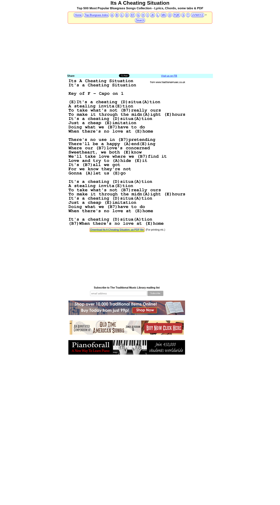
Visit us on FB (169, 75)
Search (140, 20)
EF (132, 15)
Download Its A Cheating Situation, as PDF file (117, 229)
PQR (176, 15)
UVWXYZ (197, 15)
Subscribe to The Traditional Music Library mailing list (127, 287)
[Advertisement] (140, 49)
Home (78, 15)
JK (152, 15)
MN (164, 15)
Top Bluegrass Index (96, 15)
